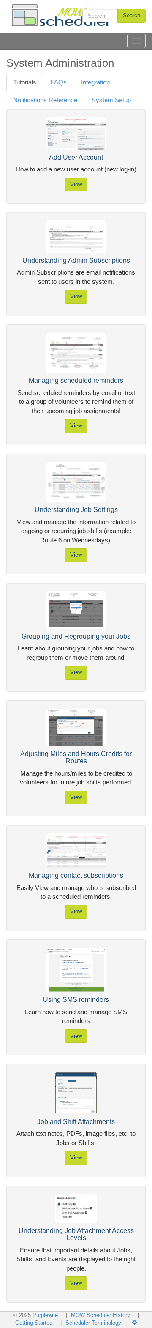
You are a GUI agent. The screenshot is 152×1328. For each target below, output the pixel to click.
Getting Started (33, 1323)
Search (131, 15)
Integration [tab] (95, 82)
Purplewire (45, 1315)
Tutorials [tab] (24, 82)
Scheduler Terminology (93, 1323)
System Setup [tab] (111, 99)
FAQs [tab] (59, 82)
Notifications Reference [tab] (45, 99)
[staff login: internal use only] (138, 1323)
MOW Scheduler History (101, 1315)
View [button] (76, 184)
